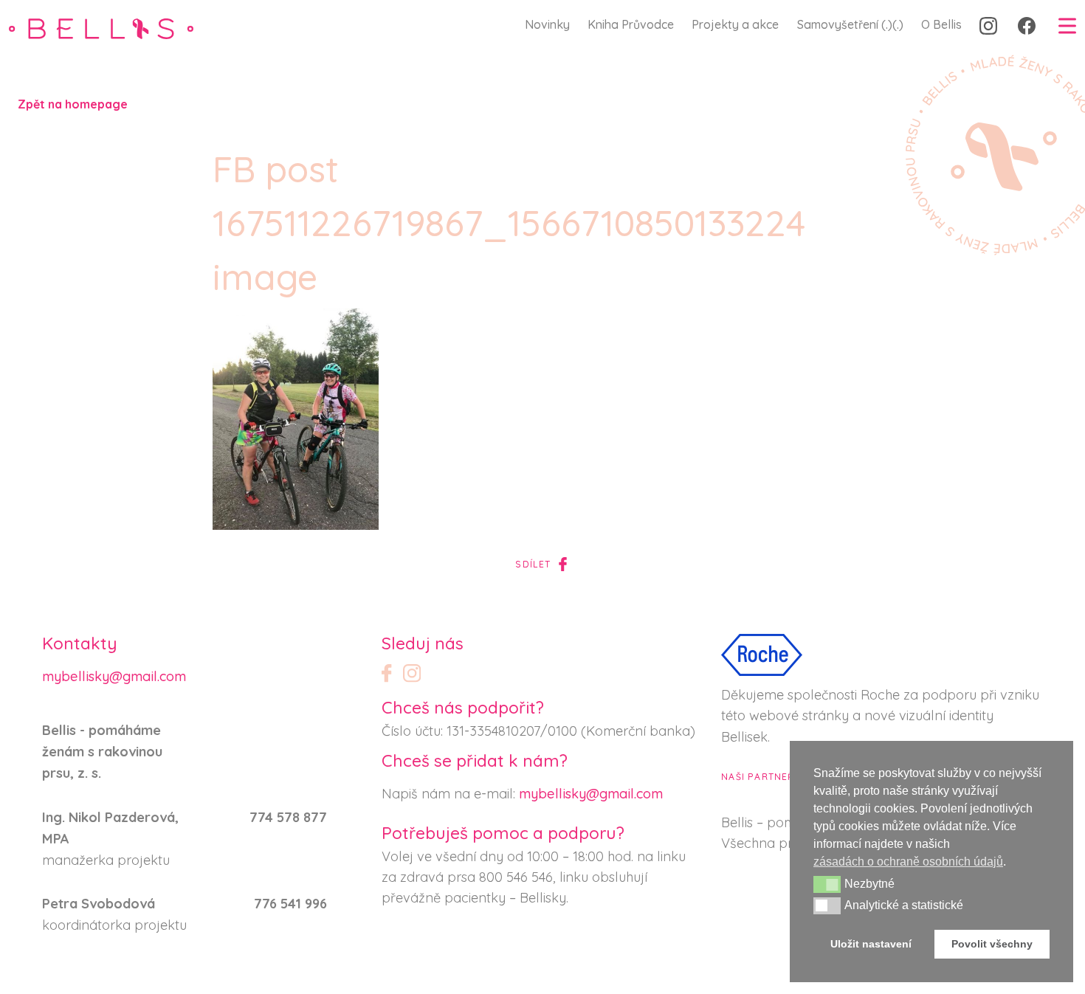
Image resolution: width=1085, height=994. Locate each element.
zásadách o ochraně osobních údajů (908, 861)
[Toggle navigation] (1067, 25)
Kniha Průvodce (631, 24)
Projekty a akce (735, 24)
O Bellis (941, 24)
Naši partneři (759, 776)
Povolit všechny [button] (992, 944)
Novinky (547, 24)
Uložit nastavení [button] (871, 944)
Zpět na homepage (73, 104)
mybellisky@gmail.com (114, 676)
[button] (827, 884)
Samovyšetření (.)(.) (850, 24)
